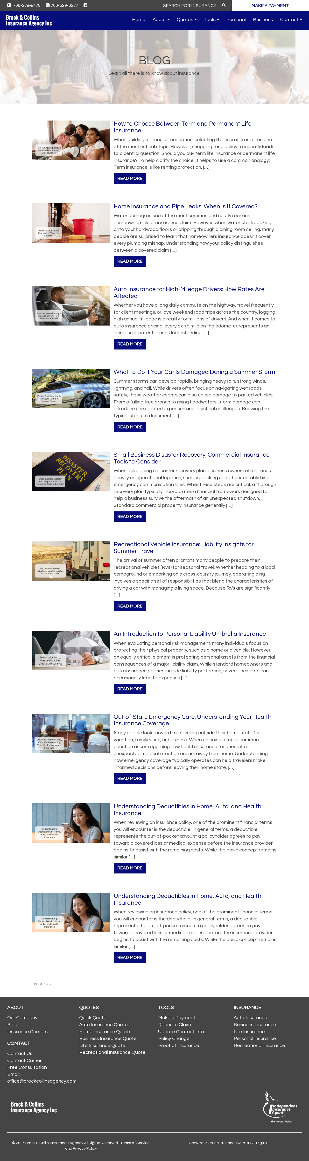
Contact (289, 19)
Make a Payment (176, 1017)
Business (263, 19)
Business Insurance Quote (108, 1038)
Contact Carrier (24, 1060)
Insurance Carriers (27, 1031)
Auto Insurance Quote (103, 1024)
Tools (210, 19)
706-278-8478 (26, 5)
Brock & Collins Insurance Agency (54, 1143)
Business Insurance (255, 1024)
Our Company (22, 1017)
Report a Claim (174, 1024)
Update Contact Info (181, 1031)
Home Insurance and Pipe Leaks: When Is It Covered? (186, 206)
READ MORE (129, 178)
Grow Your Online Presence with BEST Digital (228, 1143)
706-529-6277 (64, 5)
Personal (236, 19)
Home (138, 19)
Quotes (185, 19)
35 (41, 984)
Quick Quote (92, 1017)
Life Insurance (249, 1031)
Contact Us (19, 1053)
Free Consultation (27, 1067)
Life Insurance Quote (102, 1045)
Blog (12, 1024)
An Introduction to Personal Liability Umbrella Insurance (190, 634)
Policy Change (174, 1038)
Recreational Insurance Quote (112, 1052)
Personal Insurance (255, 1038)
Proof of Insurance (178, 1045)
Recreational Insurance (259, 1045)
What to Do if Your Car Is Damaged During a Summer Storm (194, 372)
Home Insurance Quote (104, 1031)
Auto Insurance (250, 1017)
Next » (47, 984)
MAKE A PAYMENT (270, 5)
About (160, 19)
